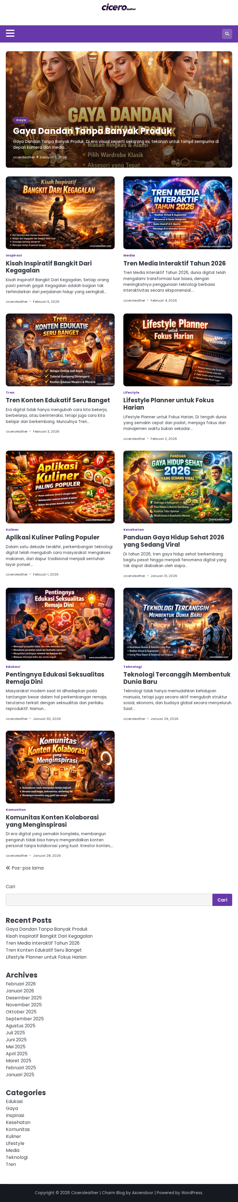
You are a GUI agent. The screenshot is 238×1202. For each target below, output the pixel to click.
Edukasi (13, 666)
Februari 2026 (21, 984)
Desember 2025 (24, 998)
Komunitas (16, 809)
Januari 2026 (20, 991)
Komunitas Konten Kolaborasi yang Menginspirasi (52, 821)
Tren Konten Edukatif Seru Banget (58, 400)
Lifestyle (131, 392)
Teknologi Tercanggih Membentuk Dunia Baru (177, 678)
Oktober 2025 (21, 1012)
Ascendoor (142, 1193)
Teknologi (132, 666)
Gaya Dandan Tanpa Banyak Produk (92, 131)
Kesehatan (133, 529)
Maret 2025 (18, 1061)
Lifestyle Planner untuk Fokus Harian (168, 404)
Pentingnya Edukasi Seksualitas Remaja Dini (55, 678)
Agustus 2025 (20, 1026)
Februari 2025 (21, 1068)
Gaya (21, 120)
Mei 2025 (16, 1047)
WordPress (191, 1193)
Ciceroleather (84, 1193)
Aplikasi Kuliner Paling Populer (53, 537)
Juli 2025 (15, 1033)
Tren (10, 392)
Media (129, 255)
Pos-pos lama (28, 868)
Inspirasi (14, 255)
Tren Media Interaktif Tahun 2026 (174, 263)
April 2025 (17, 1054)
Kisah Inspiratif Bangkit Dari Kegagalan (49, 267)
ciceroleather (24, 157)
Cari (10, 886)
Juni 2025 (16, 1040)
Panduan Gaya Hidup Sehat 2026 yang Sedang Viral (173, 541)
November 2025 (24, 1005)
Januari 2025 (20, 1075)
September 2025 (25, 1019)
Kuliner (12, 529)
